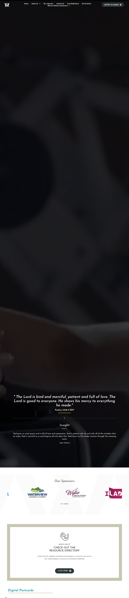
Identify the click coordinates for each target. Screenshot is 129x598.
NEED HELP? (64, 544)
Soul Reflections (73, 4)
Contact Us (60, 4)
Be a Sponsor (48, 4)
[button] (66, 503)
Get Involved (86, 4)
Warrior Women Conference (58, 6)
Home (26, 4)
